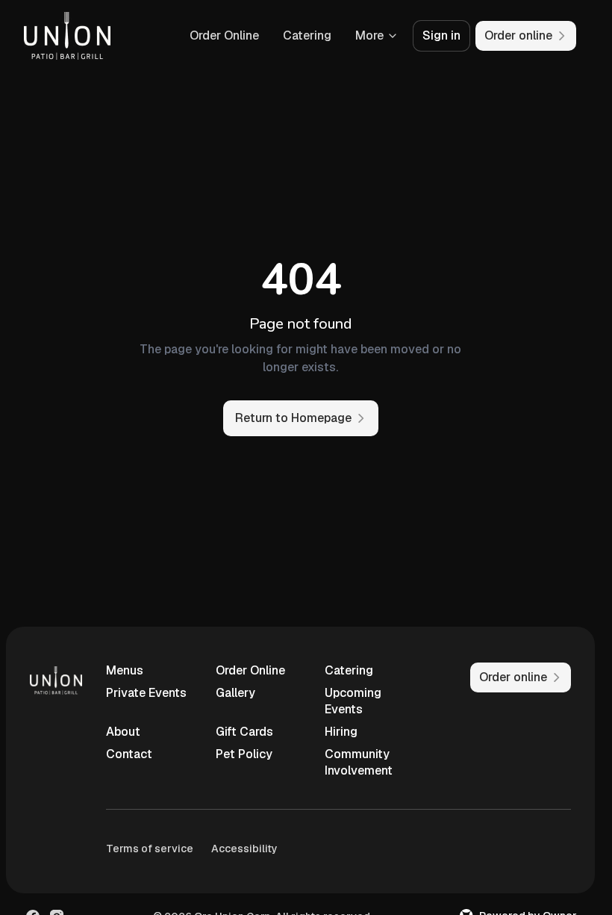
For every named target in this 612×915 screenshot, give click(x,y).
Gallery (235, 693)
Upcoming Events (353, 701)
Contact (129, 754)
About (123, 731)
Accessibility (244, 848)
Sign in (441, 35)
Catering (307, 35)
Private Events (146, 693)
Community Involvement (359, 762)
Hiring (341, 731)
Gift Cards (244, 731)
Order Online (224, 35)
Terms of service (149, 848)
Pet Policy (244, 754)
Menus (124, 670)
